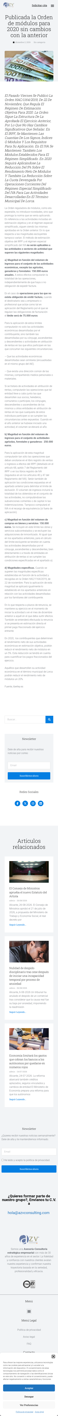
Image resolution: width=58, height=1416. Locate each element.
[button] (53, 1356)
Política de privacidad (24, 1412)
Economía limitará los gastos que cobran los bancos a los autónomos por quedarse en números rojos (28, 1061)
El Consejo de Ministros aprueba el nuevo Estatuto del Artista (28, 892)
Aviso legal (39, 1412)
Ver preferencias (29, 1405)
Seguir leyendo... (17, 924)
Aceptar (29, 1388)
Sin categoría (39, 42)
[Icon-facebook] (17, 803)
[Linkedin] (40, 803)
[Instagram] (33, 803)
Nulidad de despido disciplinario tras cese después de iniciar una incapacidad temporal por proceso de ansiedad (29, 975)
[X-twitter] (25, 803)
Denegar (29, 1396)
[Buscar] (49, 719)
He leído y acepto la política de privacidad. (27, 1160)
